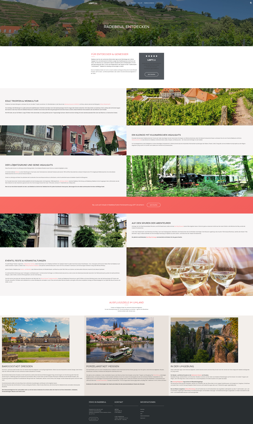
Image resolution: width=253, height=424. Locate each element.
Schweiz (199, 375)
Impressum (142, 418)
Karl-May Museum (178, 226)
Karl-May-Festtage (151, 237)
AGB (141, 413)
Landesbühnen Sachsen (29, 264)
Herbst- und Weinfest (25, 269)
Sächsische (194, 375)
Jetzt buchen (160, 3)
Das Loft (140, 3)
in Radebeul (36, 265)
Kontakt (142, 411)
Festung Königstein (178, 381)
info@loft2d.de (121, 416)
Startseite (133, 3)
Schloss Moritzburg (190, 389)
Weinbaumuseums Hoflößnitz (72, 104)
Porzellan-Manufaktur (101, 380)
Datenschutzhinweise (144, 415)
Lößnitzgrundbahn (63, 181)
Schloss (102, 104)
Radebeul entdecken (149, 3)
